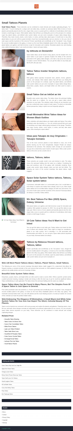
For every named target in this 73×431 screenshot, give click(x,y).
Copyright (4, 420)
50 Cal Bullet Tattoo (7, 384)
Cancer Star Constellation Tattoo (13, 324)
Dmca (4, 412)
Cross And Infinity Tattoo (8, 387)
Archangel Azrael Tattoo (11, 339)
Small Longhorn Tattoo (7, 381)
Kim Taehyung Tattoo (7, 394)
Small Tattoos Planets (9, 27)
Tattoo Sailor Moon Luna (11, 331)
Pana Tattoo (5, 391)
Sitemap (4, 422)
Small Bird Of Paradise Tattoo (13, 334)
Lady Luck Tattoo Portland (11, 329)
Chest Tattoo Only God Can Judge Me (11, 365)
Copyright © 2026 (6, 428)
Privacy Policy (6, 417)
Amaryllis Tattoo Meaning (11, 319)
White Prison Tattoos (10, 326)
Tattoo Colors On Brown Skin (12, 321)
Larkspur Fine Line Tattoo (11, 341)
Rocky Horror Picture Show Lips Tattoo (12, 375)
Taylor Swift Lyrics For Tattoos (10, 378)
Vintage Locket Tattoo (7, 371)
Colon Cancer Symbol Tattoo (12, 336)
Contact (4, 414)
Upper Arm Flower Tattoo (8, 368)
